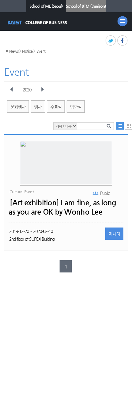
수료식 (56, 106)
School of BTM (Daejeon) (86, 6)
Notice (27, 51)
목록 (120, 126)
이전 (11, 89)
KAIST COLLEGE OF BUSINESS (38, 22)
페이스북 (122, 40)
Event (41, 51)
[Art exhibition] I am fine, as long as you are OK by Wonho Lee (62, 207)
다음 (42, 89)
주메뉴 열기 (122, 21)
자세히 (114, 234)
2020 (27, 89)
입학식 (75, 106)
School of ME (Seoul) (46, 6)
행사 (38, 106)
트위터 (111, 40)
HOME (7, 51)
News (13, 51)
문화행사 (17, 106)
